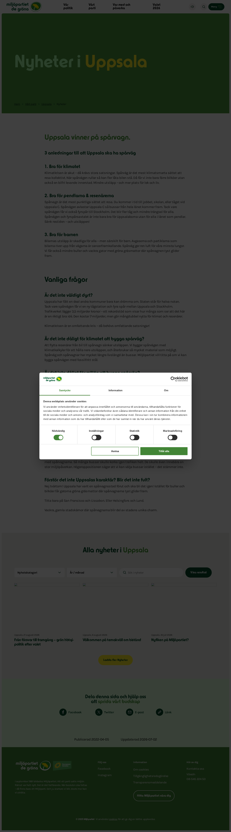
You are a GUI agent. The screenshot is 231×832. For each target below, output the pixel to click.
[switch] (96, 437)
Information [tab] (115, 390)
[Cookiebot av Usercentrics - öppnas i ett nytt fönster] (173, 379)
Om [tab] (166, 390)
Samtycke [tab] (65, 390)
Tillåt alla (164, 451)
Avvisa (115, 451)
